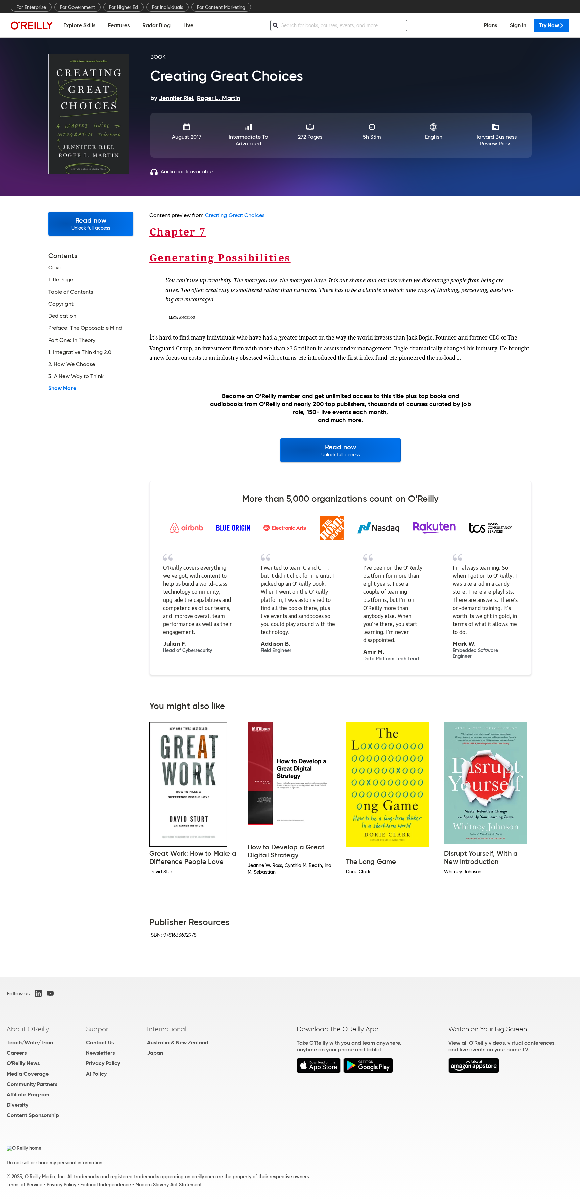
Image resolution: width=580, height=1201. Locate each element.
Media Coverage (28, 1073)
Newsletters (100, 1052)
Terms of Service (24, 1185)
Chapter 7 (177, 232)
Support (98, 1029)
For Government (77, 7)
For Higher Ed (123, 7)
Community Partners (32, 1084)
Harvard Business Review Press (495, 140)
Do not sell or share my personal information (54, 1163)
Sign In (518, 25)
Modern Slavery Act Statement (168, 1185)
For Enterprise (31, 7)
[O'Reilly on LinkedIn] (38, 993)
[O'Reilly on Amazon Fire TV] (473, 1071)
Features (119, 25)
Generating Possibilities (220, 257)
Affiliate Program (28, 1094)
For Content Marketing (221, 7)
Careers (17, 1052)
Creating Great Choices (235, 215)
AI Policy (96, 1073)
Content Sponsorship (33, 1115)
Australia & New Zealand (177, 1042)
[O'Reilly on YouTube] (50, 993)
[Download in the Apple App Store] (319, 1071)
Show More (62, 388)
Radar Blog (156, 25)
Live (188, 25)
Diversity (17, 1104)
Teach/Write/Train (30, 1042)
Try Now (549, 25)
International (166, 1029)
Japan (155, 1052)
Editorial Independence (105, 1185)
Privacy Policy (103, 1063)
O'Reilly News (23, 1063)
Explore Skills (79, 25)
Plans (490, 25)
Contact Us (100, 1042)
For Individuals (167, 7)
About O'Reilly (28, 1029)
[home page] (32, 25)
